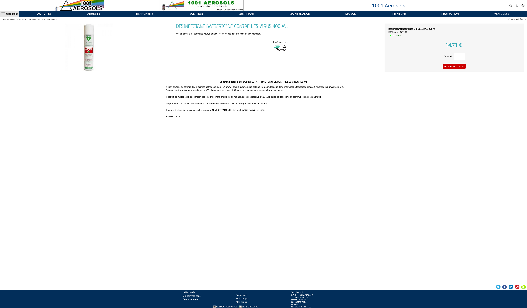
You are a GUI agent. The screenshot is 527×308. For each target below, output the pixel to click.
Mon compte (242, 298)
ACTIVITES (44, 13)
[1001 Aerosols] (79, 5)
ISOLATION (196, 13)
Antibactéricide (50, 19)
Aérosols (22, 19)
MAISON (350, 13)
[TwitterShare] (498, 287)
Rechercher (241, 295)
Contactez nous (190, 299)
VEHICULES (501, 13)
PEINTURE (399, 13)
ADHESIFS (93, 13)
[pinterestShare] (517, 287)
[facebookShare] (504, 287)
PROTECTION (450, 13)
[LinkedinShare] (511, 287)
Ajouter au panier (454, 66)
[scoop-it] (523, 287)
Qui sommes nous (192, 296)
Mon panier (241, 302)
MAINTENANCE (299, 13)
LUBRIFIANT (247, 13)
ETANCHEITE (144, 13)
